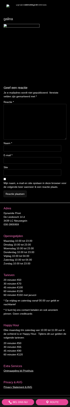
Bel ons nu (20, 402)
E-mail (8, 155)
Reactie (9, 102)
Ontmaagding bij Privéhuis (18, 370)
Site (6, 167)
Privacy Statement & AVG (18, 387)
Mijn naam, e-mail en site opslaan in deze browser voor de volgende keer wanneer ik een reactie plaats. (35, 185)
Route (54, 402)
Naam (8, 143)
